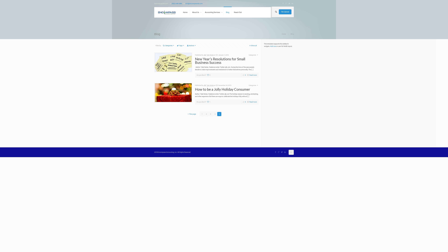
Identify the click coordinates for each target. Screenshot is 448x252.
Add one (273, 46)
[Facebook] (283, 3)
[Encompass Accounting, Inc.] (167, 12)
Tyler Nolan (210, 55)
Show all (254, 45)
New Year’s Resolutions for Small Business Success (220, 61)
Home (284, 34)
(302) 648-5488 (177, 3)
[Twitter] (289, 3)
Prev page (192, 114)
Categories (168, 45)
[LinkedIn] (292, 3)
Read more (253, 75)
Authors (191, 45)
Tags (180, 45)
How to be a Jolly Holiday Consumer (222, 89)
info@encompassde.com (194, 3)
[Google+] (286, 3)
